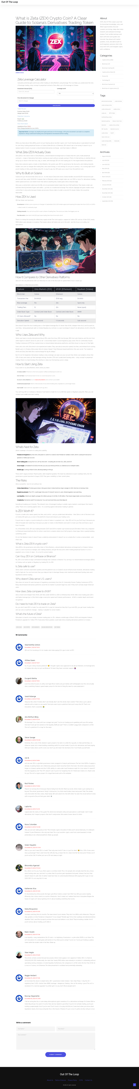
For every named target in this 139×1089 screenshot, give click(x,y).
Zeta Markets (35, 627)
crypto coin (104, 113)
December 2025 (107, 189)
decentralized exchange (107, 101)
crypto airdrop (105, 133)
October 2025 (106, 197)
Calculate (56, 105)
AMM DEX (104, 145)
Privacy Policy (72, 1080)
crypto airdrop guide (106, 109)
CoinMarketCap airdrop (107, 117)
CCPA (81, 1080)
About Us (50, 1080)
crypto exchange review (107, 105)
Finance (105, 76)
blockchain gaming (106, 121)
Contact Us (88, 1080)
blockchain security (114, 129)
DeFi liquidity (105, 129)
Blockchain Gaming (108, 68)
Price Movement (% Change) (25, 98)
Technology (106, 80)
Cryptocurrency (107, 60)
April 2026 (106, 173)
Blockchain (106, 64)
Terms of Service (60, 1080)
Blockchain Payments (108, 84)
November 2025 (107, 193)
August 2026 (106, 156)
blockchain (104, 125)
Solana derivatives (47, 627)
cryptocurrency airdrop (114, 125)
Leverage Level (61, 89)
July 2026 (105, 160)
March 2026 (106, 177)
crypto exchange (118, 101)
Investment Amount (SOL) (24, 89)
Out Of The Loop (9, 2)
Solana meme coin (105, 137)
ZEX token (57, 627)
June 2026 (105, 165)
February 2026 (107, 181)
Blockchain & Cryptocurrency (110, 88)
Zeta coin (19, 627)
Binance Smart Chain (117, 121)
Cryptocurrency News (108, 72)
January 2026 (106, 185)
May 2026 (105, 169)
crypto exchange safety (106, 141)
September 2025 (107, 201)
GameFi (112, 133)
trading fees (116, 141)
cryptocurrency (116, 109)
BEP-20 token (112, 113)
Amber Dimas (20, 72)
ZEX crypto (27, 627)
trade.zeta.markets (40, 380)
